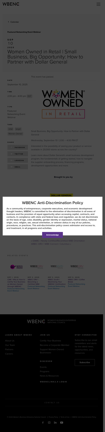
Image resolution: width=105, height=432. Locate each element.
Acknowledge (52, 235)
